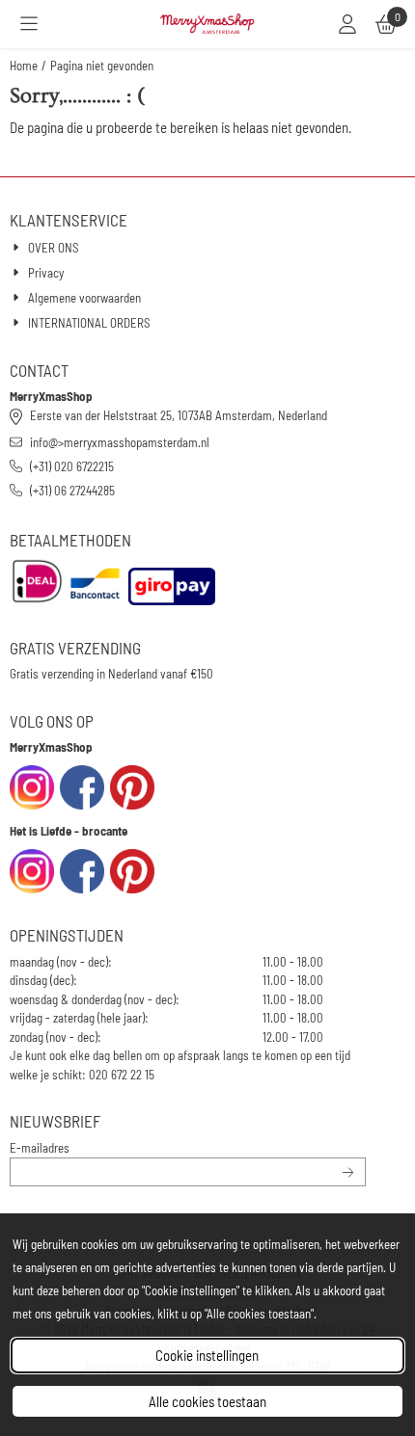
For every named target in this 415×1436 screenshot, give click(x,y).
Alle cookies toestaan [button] (207, 1401)
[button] (29, 24)
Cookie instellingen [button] (207, 1355)
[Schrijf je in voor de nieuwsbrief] (349, 1171)
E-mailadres (138, 1147)
